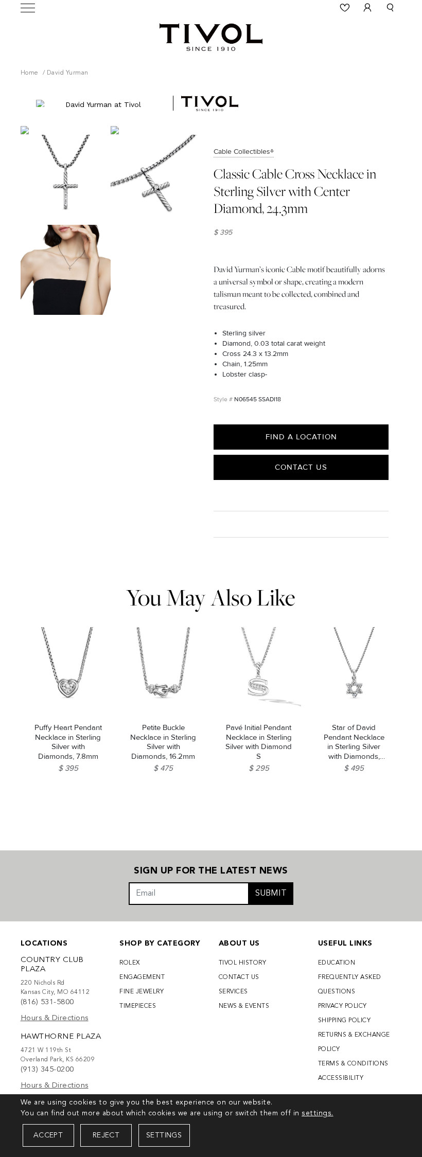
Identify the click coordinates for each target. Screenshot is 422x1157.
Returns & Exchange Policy (354, 1042)
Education (337, 963)
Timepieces (137, 1006)
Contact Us (301, 467)
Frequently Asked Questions (349, 984)
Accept (48, 1135)
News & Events (244, 1006)
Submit (271, 893)
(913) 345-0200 (47, 1070)
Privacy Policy (342, 1006)
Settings (164, 1135)
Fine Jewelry (141, 992)
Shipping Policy (344, 1021)
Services (233, 992)
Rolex (129, 963)
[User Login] (367, 7)
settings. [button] (317, 1113)
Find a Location (301, 436)
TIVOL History (243, 963)
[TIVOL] (211, 36)
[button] (390, 7)
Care (225, 524)
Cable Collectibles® (244, 151)
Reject (106, 1135)
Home (30, 73)
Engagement (142, 977)
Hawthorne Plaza (61, 1037)
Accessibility (341, 1078)
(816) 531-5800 (47, 1002)
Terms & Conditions (353, 1064)
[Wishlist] (344, 7)
